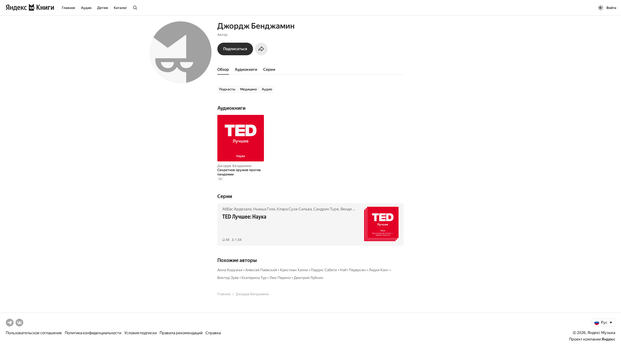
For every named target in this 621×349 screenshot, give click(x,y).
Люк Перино (280, 278)
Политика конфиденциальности (93, 333)
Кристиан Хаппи (294, 270)
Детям (102, 8)
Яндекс (608, 339)
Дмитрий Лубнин (308, 278)
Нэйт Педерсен (353, 270)
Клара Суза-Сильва (294, 209)
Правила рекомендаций (181, 333)
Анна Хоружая (229, 270)
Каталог (120, 8)
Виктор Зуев (228, 278)
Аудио (86, 8)
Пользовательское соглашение (34, 333)
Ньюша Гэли (264, 209)
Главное (68, 8)
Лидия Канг (379, 270)
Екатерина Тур (254, 278)
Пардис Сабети (324, 270)
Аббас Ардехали (237, 209)
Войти (611, 8)
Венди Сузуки (353, 209)
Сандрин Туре (326, 209)
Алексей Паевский (261, 270)
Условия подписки (140, 333)
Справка (213, 333)
